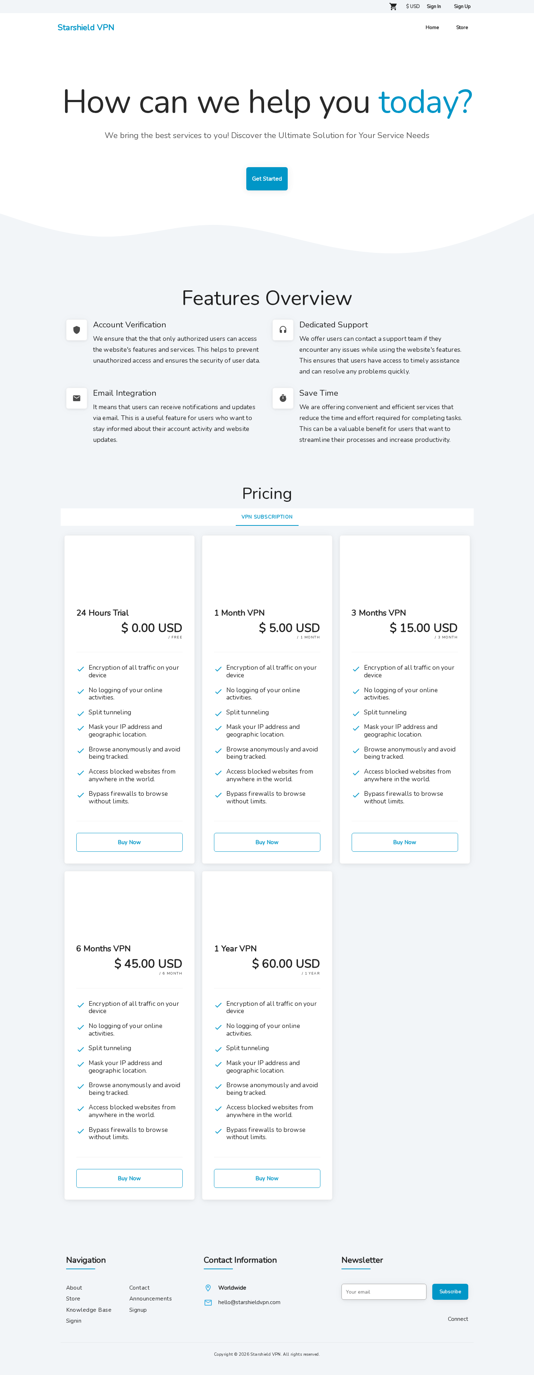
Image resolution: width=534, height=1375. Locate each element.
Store (73, 1298)
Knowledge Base (89, 1310)
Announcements (150, 1298)
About (74, 1287)
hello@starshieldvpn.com (249, 1302)
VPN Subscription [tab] (267, 517)
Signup (138, 1310)
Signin (74, 1320)
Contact (139, 1287)
